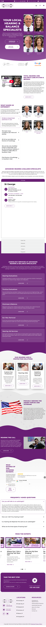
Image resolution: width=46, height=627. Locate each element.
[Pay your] (3, 609)
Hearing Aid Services (37, 605)
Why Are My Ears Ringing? (31, 552)
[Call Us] (3, 605)
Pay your (8, 608)
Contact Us (34, 610)
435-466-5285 (35, 587)
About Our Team (36, 607)
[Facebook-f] (1, 1)
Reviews (34, 609)
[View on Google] (17, 481)
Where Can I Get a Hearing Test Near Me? (13, 553)
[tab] (23, 180)
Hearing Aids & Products (37, 603)
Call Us (8, 604)
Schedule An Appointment (35, 601)
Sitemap (33, 624)
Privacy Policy (38, 624)
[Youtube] (3, 1)
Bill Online (8, 610)
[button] (36, 6)
